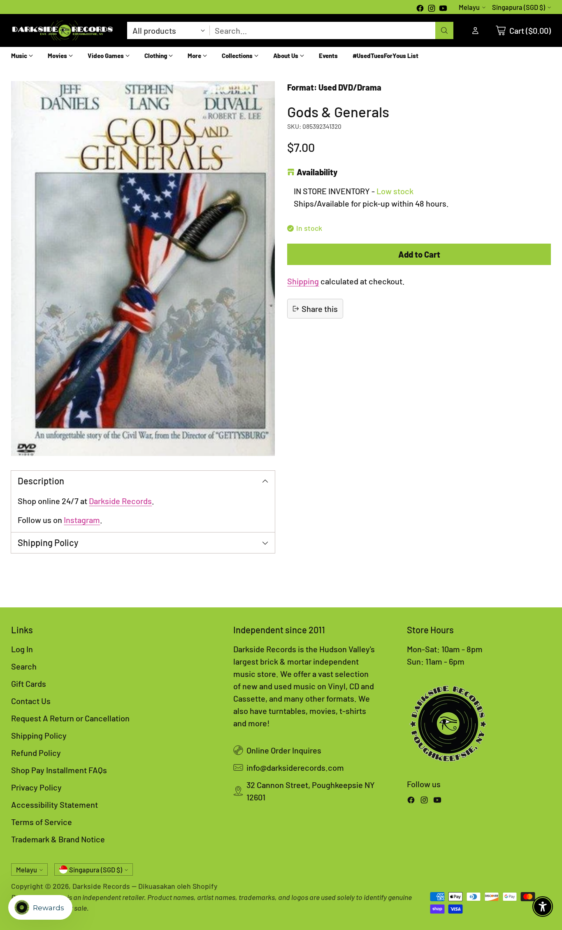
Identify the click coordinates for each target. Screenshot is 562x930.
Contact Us (31, 701)
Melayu (469, 7)
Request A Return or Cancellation (70, 718)
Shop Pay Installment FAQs (59, 770)
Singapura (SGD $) (518, 7)
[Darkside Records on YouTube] (443, 9)
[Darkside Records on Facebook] (420, 9)
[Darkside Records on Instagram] (431, 9)
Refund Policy (36, 753)
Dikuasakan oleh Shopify (177, 885)
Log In (22, 649)
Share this (320, 309)
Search (24, 666)
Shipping (303, 281)
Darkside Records (120, 501)
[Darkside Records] (62, 30)
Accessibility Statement (54, 804)
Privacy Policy (36, 787)
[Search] (444, 30)
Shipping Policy (39, 735)
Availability (317, 172)
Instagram (82, 520)
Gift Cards (28, 683)
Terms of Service (41, 822)
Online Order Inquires (283, 750)
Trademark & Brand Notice (58, 839)
